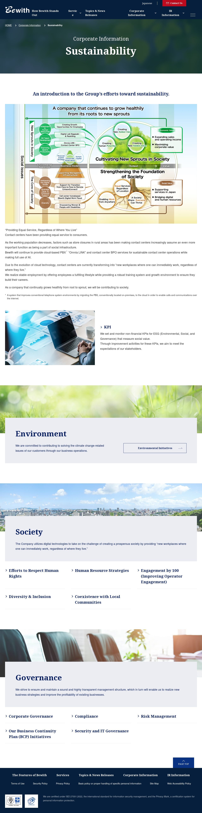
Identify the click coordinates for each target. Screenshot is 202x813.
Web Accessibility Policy (179, 783)
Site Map (154, 783)
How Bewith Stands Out (45, 13)
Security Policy (40, 783)
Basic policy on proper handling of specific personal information (109, 783)
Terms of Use (17, 783)
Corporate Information (137, 13)
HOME (8, 25)
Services (62, 775)
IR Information (170, 13)
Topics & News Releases (95, 13)
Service (72, 13)
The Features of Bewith (29, 775)
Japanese (147, 3)
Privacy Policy (63, 783)
